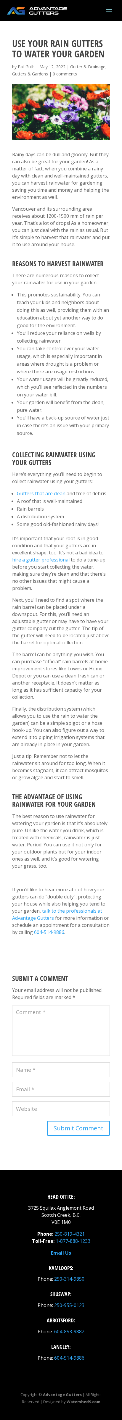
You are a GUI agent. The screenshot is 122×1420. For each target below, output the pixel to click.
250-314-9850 (69, 1279)
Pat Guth (26, 67)
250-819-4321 (69, 1234)
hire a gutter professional (41, 559)
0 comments (65, 74)
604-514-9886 (49, 932)
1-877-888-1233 (73, 1241)
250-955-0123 (69, 1305)
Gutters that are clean (41, 493)
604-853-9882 (69, 1331)
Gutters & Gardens (30, 74)
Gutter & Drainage (87, 67)
